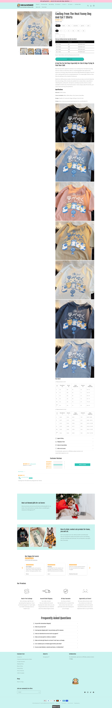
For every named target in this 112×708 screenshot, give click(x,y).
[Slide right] (50, 51)
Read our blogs (20, 681)
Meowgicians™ (46, 657)
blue (69, 25)
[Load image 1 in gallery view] (23, 51)
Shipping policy (77, 703)
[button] (58, 4)
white (58, 25)
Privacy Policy (20, 668)
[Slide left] (18, 51)
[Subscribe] (39, 692)
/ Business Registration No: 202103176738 (47, 703)
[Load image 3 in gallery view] (38, 51)
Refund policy (58, 703)
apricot (82, 25)
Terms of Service (20, 670)
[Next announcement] (94, 1)
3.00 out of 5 (33, 464)
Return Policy (20, 666)
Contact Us (19, 657)
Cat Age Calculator (21, 661)
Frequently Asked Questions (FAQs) (24, 659)
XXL (73, 30)
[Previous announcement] (17, 1)
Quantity (57, 33)
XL (68, 30)
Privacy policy (64, 703)
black (63, 25)
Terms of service (70, 703)
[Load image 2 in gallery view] (31, 51)
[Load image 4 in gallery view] (45, 51)
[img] (21, 475)
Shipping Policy (20, 663)
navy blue (75, 25)
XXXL (78, 30)
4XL (83, 30)
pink (88, 25)
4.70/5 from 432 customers (31, 560)
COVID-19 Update (20, 673)
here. (71, 658)
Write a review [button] (82, 464)
